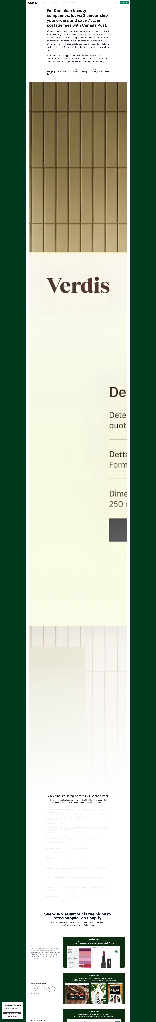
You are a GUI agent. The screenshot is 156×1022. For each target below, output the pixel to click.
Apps (44, 2)
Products (54, 2)
